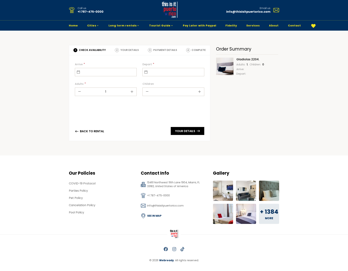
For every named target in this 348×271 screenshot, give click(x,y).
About (274, 25)
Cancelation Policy (82, 205)
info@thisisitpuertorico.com (248, 12)
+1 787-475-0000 (90, 12)
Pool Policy (76, 212)
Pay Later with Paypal (199, 25)
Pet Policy (76, 198)
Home (73, 25)
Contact (294, 25)
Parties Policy (78, 191)
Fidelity (231, 25)
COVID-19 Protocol (82, 183)
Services (253, 25)
